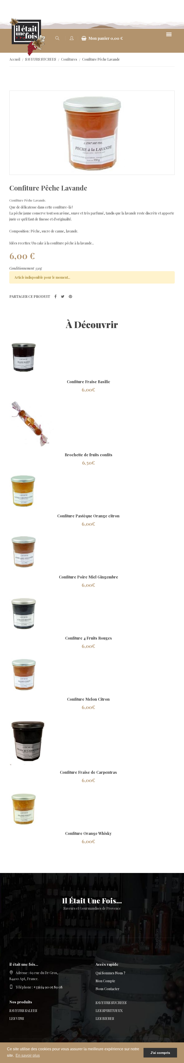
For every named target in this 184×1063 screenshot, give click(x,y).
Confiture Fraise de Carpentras (88, 772)
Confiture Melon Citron (88, 699)
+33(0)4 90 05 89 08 (48, 987)
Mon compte (105, 981)
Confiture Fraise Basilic (88, 381)
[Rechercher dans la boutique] (57, 38)
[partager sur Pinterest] (70, 296)
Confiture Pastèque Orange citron (88, 515)
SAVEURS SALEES (23, 1010)
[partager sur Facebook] (55, 296)
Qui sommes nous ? (110, 973)
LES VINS (16, 1018)
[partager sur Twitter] (62, 296)
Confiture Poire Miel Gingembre (88, 576)
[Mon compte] (71, 38)
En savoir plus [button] (28, 1055)
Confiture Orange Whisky (88, 833)
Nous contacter (108, 989)
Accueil (14, 59)
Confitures (69, 59)
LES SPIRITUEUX (109, 1010)
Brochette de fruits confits (88, 454)
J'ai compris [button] (160, 1053)
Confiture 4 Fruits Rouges (88, 638)
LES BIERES (105, 1018)
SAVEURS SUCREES (40, 59)
